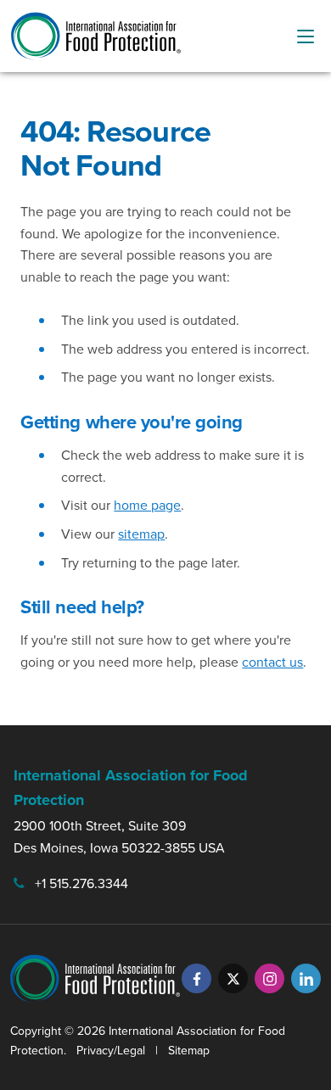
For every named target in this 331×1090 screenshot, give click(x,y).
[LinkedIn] (306, 978)
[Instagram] (269, 978)
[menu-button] (305, 36)
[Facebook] (196, 978)
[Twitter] (233, 978)
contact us (272, 662)
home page (147, 505)
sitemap (141, 534)
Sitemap (189, 1050)
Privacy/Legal (110, 1050)
